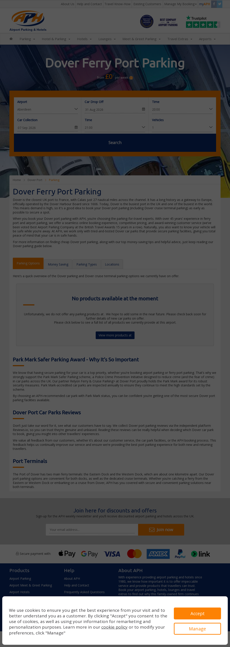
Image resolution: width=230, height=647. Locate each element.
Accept (197, 613)
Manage (197, 629)
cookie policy (114, 627)
